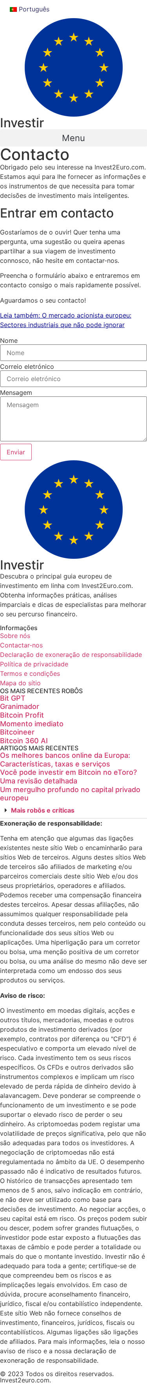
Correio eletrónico (27, 366)
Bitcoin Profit (22, 715)
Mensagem (16, 392)
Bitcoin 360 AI (24, 741)
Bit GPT (12, 698)
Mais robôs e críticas (42, 810)
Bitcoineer (17, 732)
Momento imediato (32, 724)
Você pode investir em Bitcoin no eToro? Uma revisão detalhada (68, 776)
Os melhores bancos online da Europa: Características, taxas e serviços (65, 759)
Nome (9, 340)
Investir (22, 122)
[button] (73, 138)
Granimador (19, 706)
